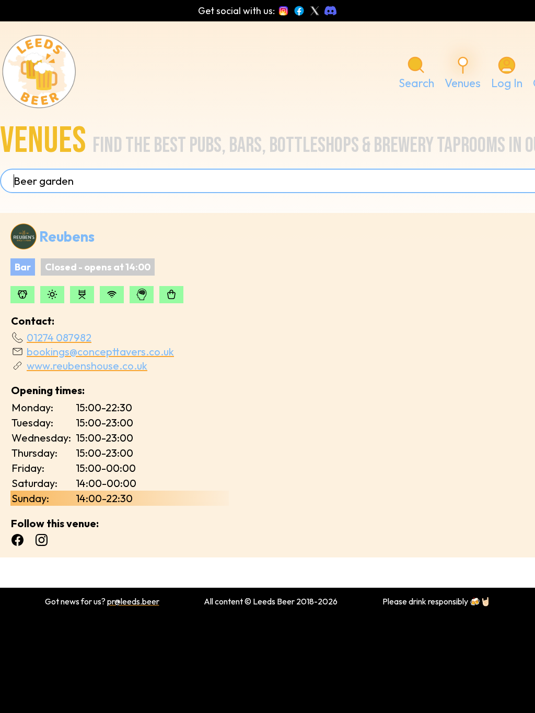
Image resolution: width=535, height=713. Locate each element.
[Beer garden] (52, 294)
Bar (23, 267)
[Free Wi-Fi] (112, 294)
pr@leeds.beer (133, 601)
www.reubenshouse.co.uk (87, 365)
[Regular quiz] (142, 294)
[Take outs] (171, 294)
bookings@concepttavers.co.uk (100, 351)
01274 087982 (59, 337)
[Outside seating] (82, 294)
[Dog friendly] (22, 294)
